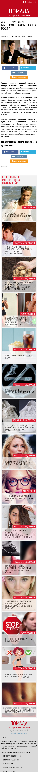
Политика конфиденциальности (15, 752)
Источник (4, 166)
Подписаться (29, 2)
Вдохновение (9, 771)
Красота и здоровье (12, 756)
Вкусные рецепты (11, 760)
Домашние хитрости (12, 768)
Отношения (8, 764)
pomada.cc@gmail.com (19, 733)
